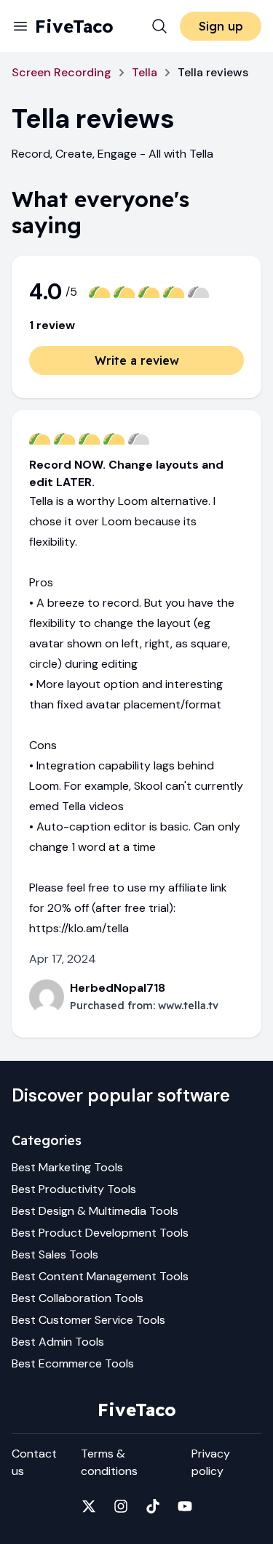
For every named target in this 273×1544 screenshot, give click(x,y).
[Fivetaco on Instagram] (120, 1506)
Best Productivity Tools (74, 1189)
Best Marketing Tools (67, 1167)
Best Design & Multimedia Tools (95, 1210)
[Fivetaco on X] (88, 1506)
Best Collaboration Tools (77, 1298)
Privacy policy (210, 1462)
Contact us (34, 1462)
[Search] (159, 26)
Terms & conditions (109, 1462)
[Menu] (20, 26)
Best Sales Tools (55, 1254)
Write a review (137, 360)
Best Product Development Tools (100, 1232)
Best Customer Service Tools (88, 1319)
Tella (144, 72)
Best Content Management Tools (100, 1276)
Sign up (221, 26)
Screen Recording (61, 72)
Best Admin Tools (58, 1341)
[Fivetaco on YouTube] (184, 1506)
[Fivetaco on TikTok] (152, 1506)
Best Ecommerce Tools (73, 1363)
